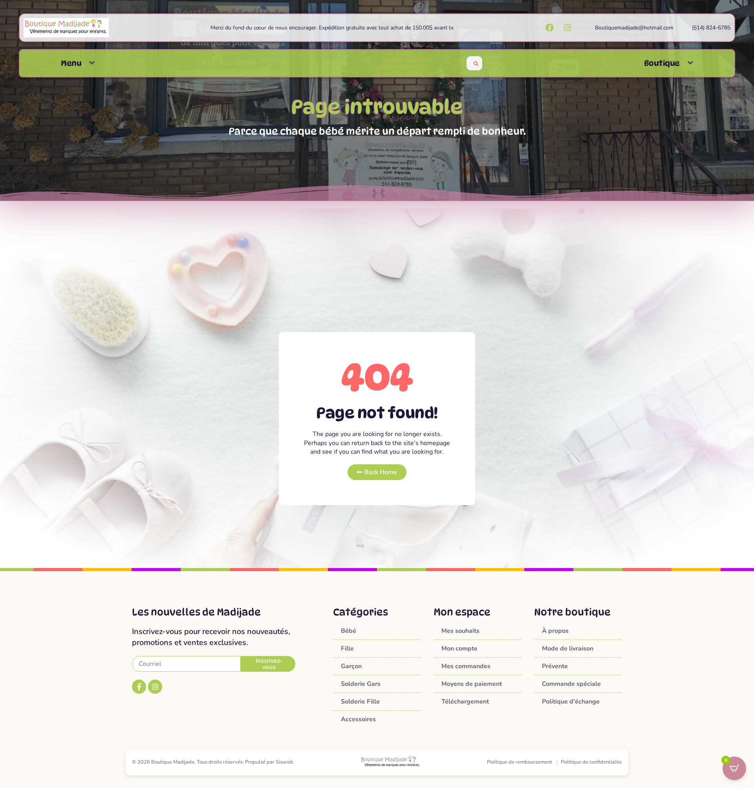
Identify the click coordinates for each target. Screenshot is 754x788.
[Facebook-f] (139, 687)
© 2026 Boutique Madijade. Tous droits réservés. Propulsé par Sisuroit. (213, 762)
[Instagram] (155, 687)
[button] (92, 63)
